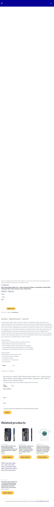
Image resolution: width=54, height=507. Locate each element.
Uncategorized (8, 281)
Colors (2, 294)
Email (4, 403)
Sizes (2, 299)
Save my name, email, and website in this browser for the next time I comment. (21, 408)
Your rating (5, 385)
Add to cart (11, 308)
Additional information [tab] (15, 319)
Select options (7, 457)
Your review (7, 389)
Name (4, 397)
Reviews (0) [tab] (25, 319)
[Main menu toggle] (51, 3)
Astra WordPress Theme (42, 501)
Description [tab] (4, 319)
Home (2, 281)
